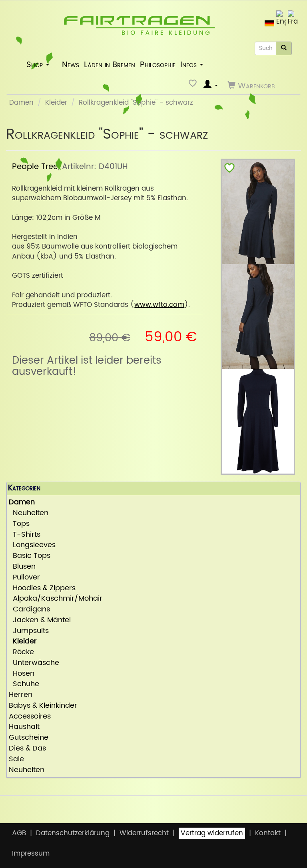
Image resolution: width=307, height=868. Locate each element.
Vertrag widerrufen (212, 833)
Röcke (21, 652)
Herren (20, 695)
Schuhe (24, 684)
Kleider (56, 102)
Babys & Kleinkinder (43, 706)
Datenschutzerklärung (73, 833)
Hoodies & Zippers (42, 588)
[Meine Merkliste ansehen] (193, 85)
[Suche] (284, 48)
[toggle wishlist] (229, 170)
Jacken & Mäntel (40, 620)
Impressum (31, 853)
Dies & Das (27, 748)
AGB (19, 833)
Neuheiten (28, 513)
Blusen (22, 566)
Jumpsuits (29, 631)
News (70, 65)
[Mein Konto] (210, 85)
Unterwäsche (34, 663)
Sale (16, 759)
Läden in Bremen (109, 65)
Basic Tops (29, 556)
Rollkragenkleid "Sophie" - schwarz (136, 102)
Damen (21, 102)
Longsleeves (32, 545)
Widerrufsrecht (144, 833)
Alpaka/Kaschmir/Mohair (55, 598)
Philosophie (157, 65)
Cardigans (29, 609)
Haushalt (24, 727)
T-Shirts (24, 535)
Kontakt (268, 833)
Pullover (24, 577)
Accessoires (30, 716)
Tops (19, 524)
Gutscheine (28, 738)
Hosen (21, 674)
